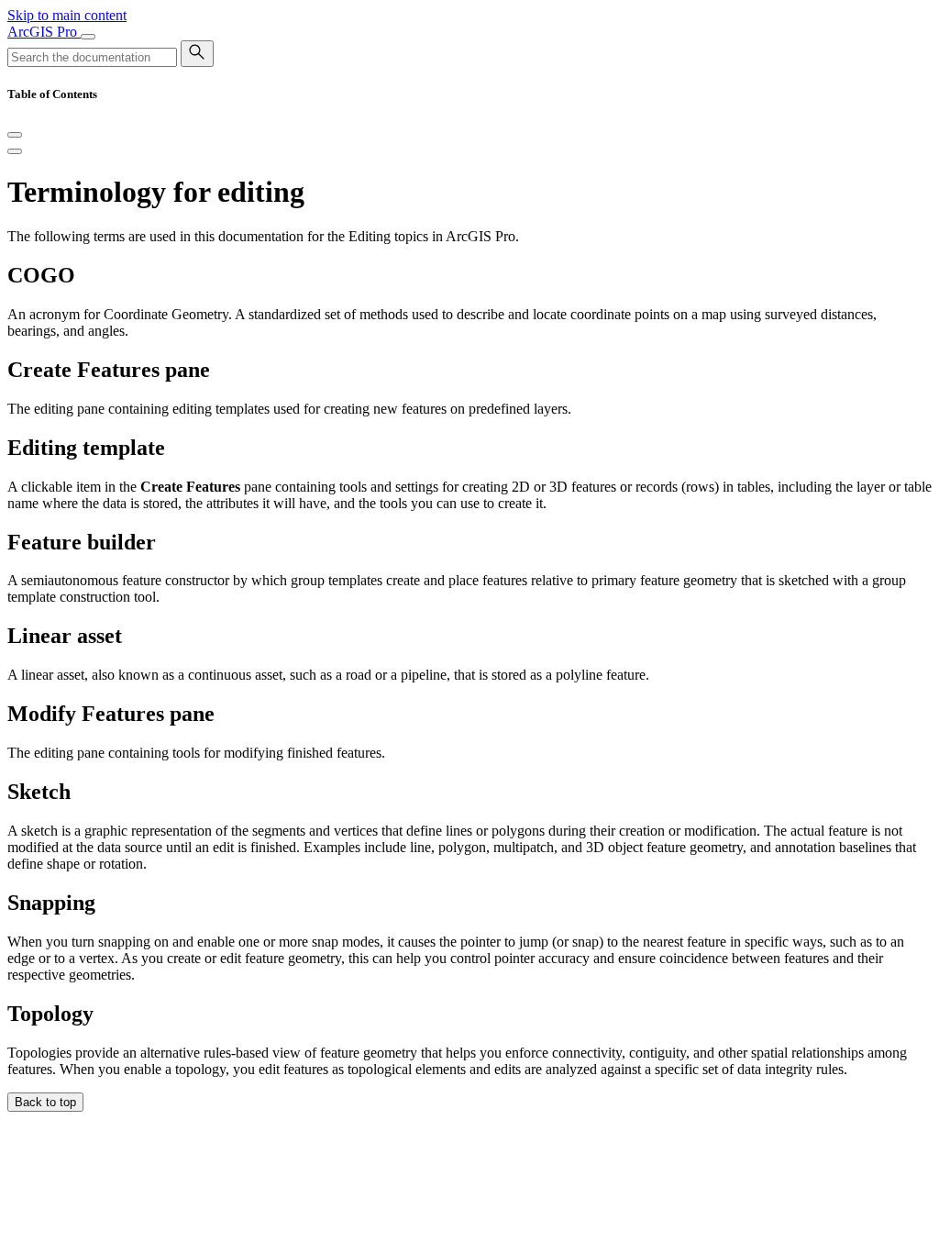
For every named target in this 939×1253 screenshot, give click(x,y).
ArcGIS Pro (44, 31)
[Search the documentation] (197, 53)
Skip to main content (67, 15)
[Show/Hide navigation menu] (88, 36)
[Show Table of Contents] (14, 151)
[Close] (14, 135)
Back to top (45, 1102)
